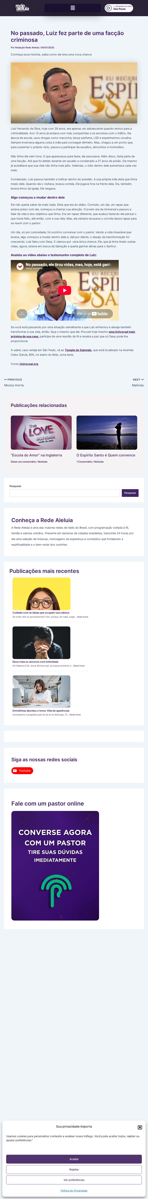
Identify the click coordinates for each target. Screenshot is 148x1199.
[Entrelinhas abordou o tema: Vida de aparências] (41, 691)
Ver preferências (74, 1179)
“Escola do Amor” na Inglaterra (36, 455)
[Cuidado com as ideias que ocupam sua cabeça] (41, 594)
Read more (82, 616)
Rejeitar (74, 1169)
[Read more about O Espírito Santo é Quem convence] (107, 433)
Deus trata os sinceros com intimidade (35, 661)
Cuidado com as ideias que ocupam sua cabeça (41, 612)
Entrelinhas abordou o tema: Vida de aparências (41, 710)
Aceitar (74, 1159)
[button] (140, 1127)
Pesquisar (15, 486)
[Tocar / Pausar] (109, 8)
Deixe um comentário (23, 461)
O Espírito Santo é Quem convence (106, 455)
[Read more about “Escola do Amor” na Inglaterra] (41, 433)
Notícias (42, 461)
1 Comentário (84, 461)
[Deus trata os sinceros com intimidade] (41, 642)
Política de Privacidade (74, 1190)
